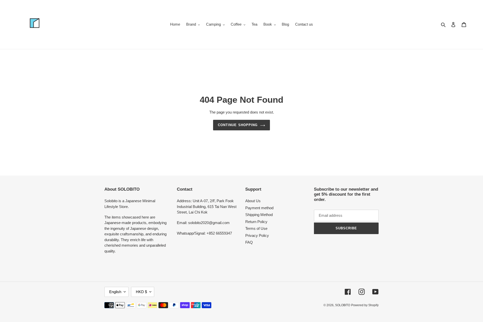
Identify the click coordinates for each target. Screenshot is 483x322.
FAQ (249, 242)
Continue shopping (238, 125)
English (115, 292)
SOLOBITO (342, 305)
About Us (253, 201)
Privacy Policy (257, 235)
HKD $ (141, 292)
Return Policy (256, 222)
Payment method (259, 208)
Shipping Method (259, 214)
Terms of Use (256, 228)
